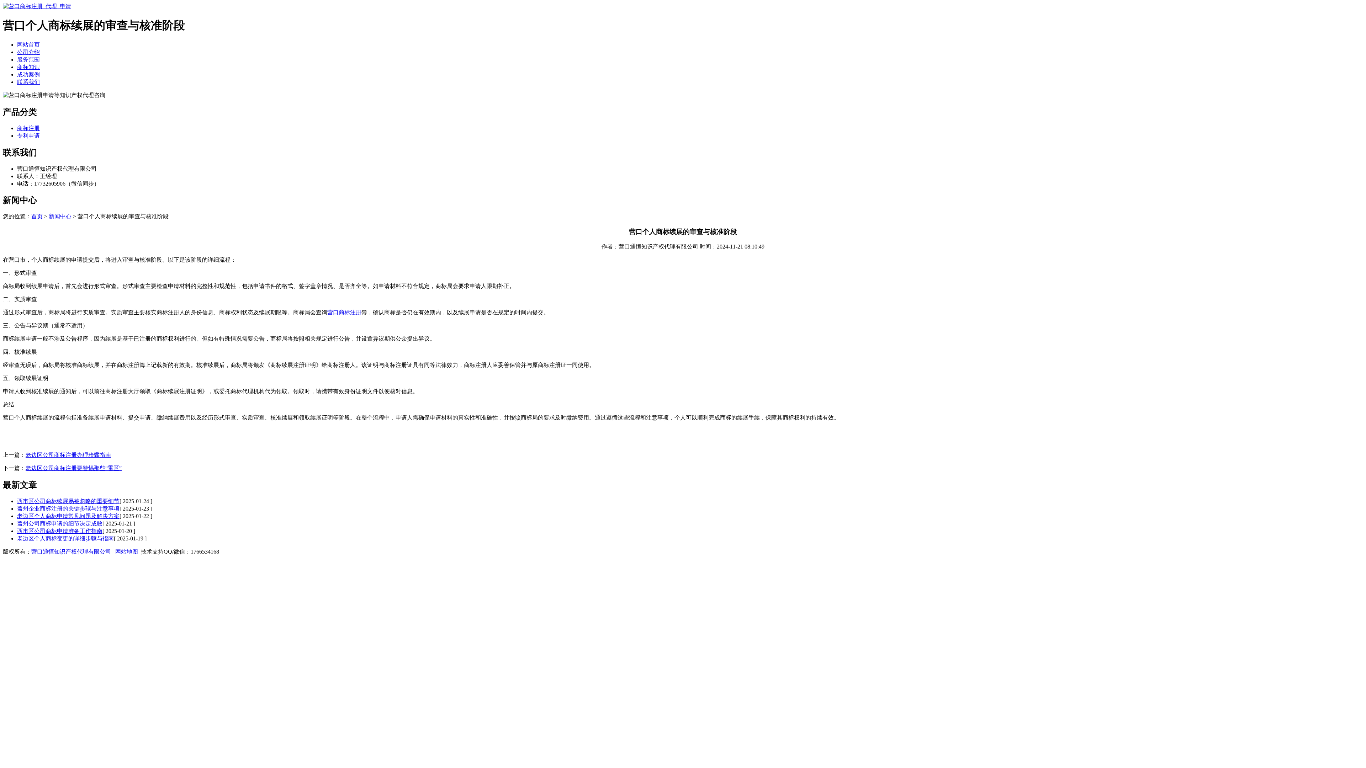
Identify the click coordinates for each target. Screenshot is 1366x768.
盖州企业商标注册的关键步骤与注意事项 (68, 509)
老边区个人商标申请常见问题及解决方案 (68, 516)
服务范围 (28, 60)
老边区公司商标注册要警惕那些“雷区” (74, 468)
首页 (37, 216)
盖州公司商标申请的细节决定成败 (59, 524)
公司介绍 (28, 52)
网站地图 (126, 552)
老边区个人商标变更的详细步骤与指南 (65, 538)
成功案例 (28, 74)
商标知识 (28, 67)
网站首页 (28, 45)
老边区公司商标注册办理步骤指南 (68, 455)
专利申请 (28, 136)
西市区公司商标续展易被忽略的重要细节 (68, 501)
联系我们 (28, 82)
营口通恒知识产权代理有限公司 (71, 552)
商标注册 (28, 128)
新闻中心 (60, 216)
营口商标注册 (344, 312)
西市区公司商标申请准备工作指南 (59, 531)
